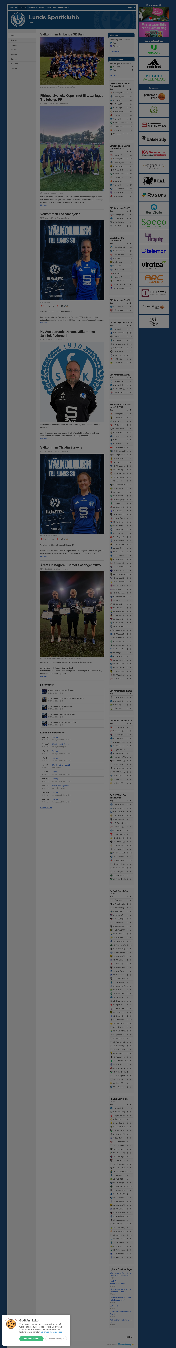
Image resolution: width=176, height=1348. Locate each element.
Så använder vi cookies (51, 1332)
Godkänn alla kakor (31, 1338)
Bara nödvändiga (56, 1338)
